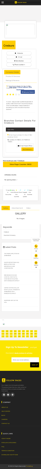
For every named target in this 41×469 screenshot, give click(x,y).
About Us (4, 407)
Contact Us (5, 423)
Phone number (19, 65)
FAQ (2, 446)
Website (19, 53)
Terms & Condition (7, 450)
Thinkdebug (29, 466)
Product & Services (13, 76)
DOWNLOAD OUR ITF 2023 (9, 454)
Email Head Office (25, 146)
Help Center (5, 411)
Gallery (5, 208)
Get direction (19, 61)
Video (28, 208)
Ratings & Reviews (12, 80)
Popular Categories (8, 442)
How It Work (5, 438)
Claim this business (29, 192)
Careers (4, 419)
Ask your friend (28, 92)
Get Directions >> (27, 149)
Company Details (12, 72)
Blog (3, 415)
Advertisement (17, 208)
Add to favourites (8, 192)
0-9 (36, 336)
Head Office (10, 129)
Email (19, 57)
